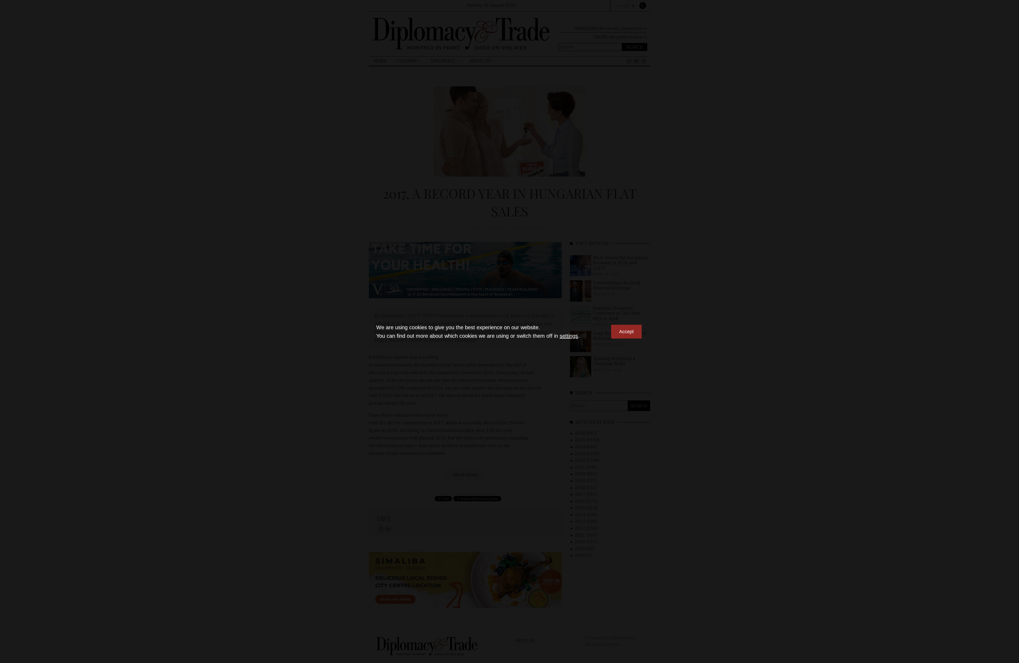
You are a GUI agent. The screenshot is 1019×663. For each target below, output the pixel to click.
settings (569, 336)
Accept (626, 331)
